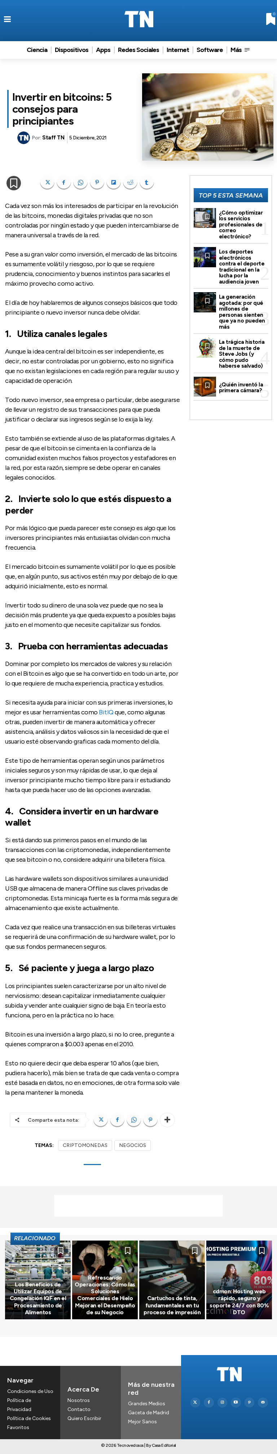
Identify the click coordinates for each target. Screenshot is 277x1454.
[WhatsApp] (80, 182)
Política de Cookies (29, 1418)
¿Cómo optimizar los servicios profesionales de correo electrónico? (241, 224)
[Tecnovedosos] (138, 19)
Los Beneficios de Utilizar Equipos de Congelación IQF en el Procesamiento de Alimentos (38, 1298)
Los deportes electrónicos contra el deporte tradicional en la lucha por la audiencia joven (242, 266)
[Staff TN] (24, 137)
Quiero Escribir (84, 1418)
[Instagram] (222, 1403)
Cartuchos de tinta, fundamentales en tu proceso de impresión (172, 1305)
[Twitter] (195, 1403)
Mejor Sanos (142, 1422)
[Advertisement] (138, 1206)
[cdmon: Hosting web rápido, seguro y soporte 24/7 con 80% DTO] (239, 1280)
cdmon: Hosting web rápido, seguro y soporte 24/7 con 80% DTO (239, 1302)
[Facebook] (64, 182)
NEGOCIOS (132, 1145)
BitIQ (106, 712)
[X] (47, 182)
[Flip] (113, 182)
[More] (167, 1120)
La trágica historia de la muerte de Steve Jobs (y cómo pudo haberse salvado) (242, 354)
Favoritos (18, 1427)
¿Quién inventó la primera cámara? (241, 387)
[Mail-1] (263, 1403)
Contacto (79, 1409)
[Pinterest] (97, 182)
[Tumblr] (147, 182)
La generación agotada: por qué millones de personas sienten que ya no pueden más (242, 312)
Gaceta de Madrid (148, 1413)
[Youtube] (236, 1403)
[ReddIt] (130, 182)
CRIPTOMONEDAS (85, 1145)
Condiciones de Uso (30, 1391)
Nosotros (78, 1400)
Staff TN (53, 137)
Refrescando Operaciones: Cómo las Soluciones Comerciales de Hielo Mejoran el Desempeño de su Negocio (105, 1295)
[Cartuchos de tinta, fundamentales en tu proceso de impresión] (172, 1280)
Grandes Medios (146, 1404)
